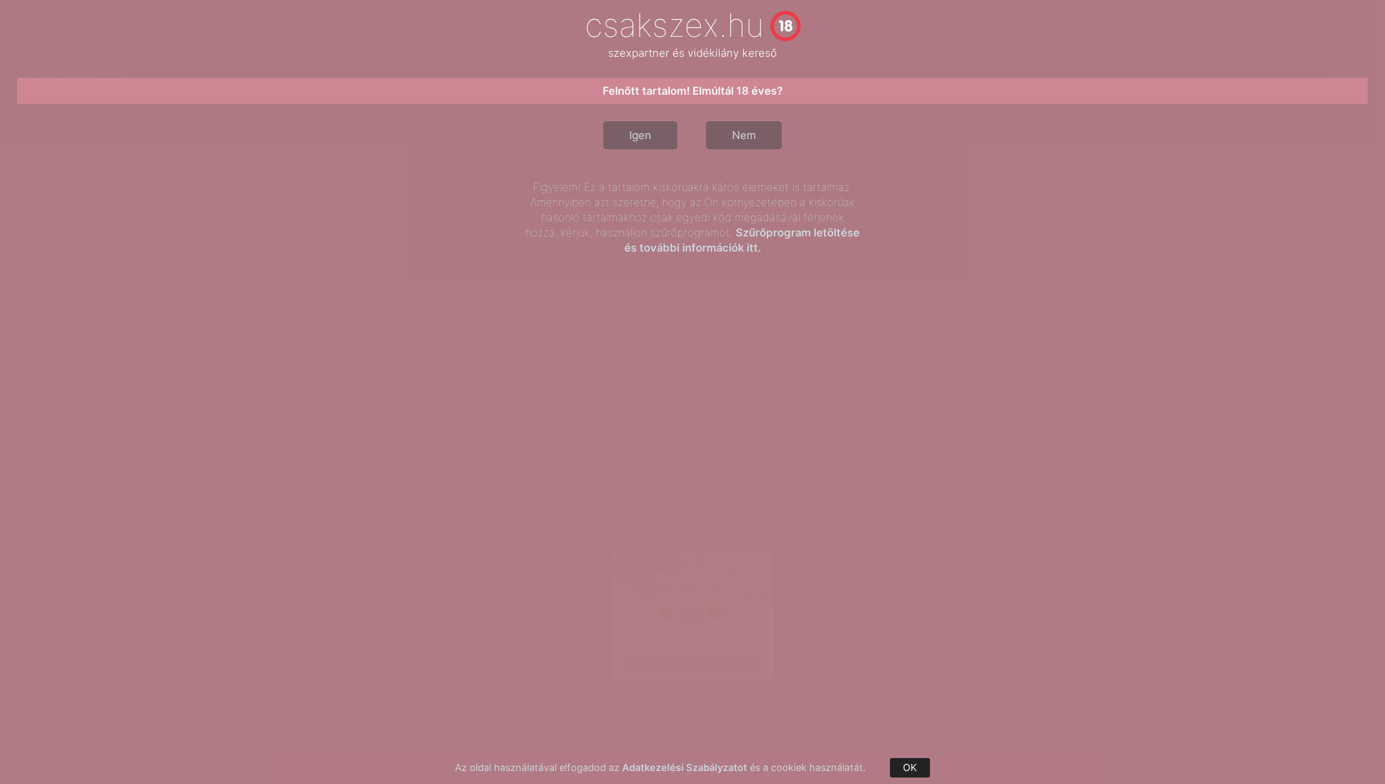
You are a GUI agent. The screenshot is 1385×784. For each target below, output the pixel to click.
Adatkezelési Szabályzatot (684, 767)
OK (910, 767)
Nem (744, 135)
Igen (640, 135)
